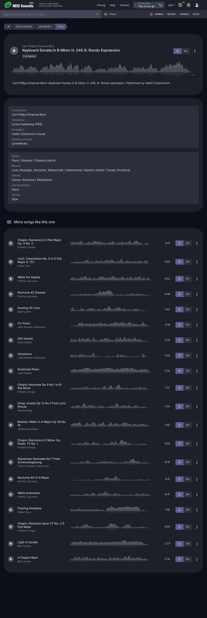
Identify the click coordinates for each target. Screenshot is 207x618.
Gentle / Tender (105, 170)
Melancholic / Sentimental (65, 170)
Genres (159, 14)
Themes (184, 14)
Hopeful (88, 170)
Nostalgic (26, 170)
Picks (196, 14)
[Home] (8, 27)
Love (15, 170)
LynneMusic (19, 143)
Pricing (101, 5)
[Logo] (19, 5)
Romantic (40, 170)
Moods (171, 14)
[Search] (97, 14)
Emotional (123, 170)
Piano (15, 189)
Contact (124, 5)
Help (112, 5)
